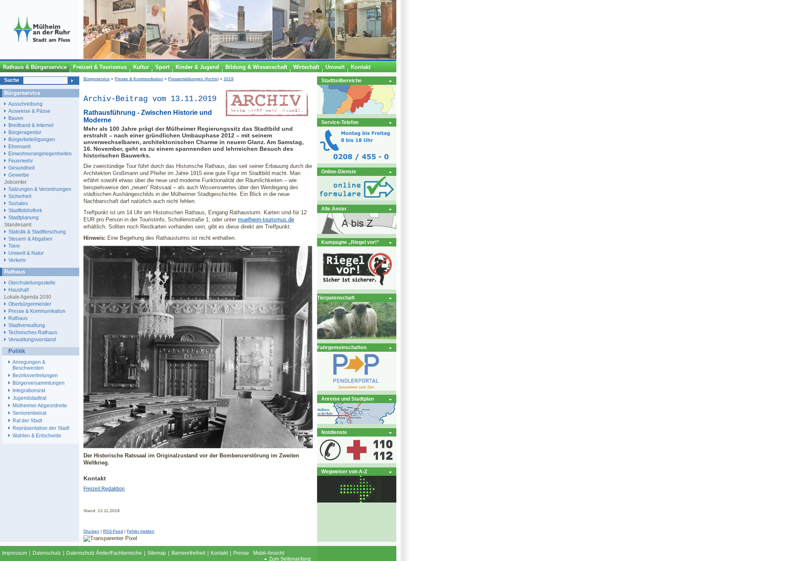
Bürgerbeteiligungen (31, 139)
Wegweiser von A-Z (344, 471)
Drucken (91, 531)
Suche (11, 80)
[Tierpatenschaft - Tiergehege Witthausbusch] (356, 337)
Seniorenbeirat (29, 413)
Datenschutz (47, 553)
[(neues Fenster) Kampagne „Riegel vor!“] (356, 287)
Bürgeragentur (24, 132)
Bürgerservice (96, 78)
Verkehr (17, 260)
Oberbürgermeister (29, 304)
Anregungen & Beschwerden (29, 365)
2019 (229, 78)
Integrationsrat (29, 390)
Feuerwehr (20, 160)
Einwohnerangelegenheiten (40, 153)
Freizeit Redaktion (104, 489)
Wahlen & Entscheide (37, 436)
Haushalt (18, 289)
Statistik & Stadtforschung (37, 231)
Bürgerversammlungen (39, 383)
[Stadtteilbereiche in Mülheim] (356, 112)
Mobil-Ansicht (268, 553)
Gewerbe (18, 175)
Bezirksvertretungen (35, 375)
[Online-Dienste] (356, 198)
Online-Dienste (338, 171)
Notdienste (334, 432)
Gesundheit (21, 167)
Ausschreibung (25, 104)
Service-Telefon (339, 122)
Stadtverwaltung (26, 325)
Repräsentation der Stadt (41, 428)
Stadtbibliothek (25, 210)
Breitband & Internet (30, 125)
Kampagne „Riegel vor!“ (350, 242)
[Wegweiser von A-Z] (356, 501)
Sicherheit (19, 196)
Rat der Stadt (27, 421)
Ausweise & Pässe (29, 111)
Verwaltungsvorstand (32, 339)
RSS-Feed (113, 531)
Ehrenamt (19, 146)
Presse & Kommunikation (139, 78)
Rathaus (18, 318)
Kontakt (219, 553)
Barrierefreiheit (188, 553)
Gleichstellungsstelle (31, 282)
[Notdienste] (356, 461)
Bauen (15, 118)
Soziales (18, 203)
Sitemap (156, 553)
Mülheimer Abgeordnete (40, 406)
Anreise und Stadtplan (347, 398)
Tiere (14, 246)
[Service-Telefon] (356, 161)
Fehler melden (140, 531)
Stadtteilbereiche (341, 80)
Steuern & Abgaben (30, 238)
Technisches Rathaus (32, 332)
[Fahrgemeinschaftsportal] (356, 389)
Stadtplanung (23, 217)
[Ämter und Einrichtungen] (356, 232)
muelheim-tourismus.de (266, 219)
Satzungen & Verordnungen (39, 189)
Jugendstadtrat (29, 398)
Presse (241, 553)
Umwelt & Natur (26, 253)
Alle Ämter (334, 208)
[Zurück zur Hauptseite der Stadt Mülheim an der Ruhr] (41, 57)
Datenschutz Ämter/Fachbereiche (104, 553)
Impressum (14, 553)
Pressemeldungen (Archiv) (193, 78)
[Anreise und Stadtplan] (356, 422)
